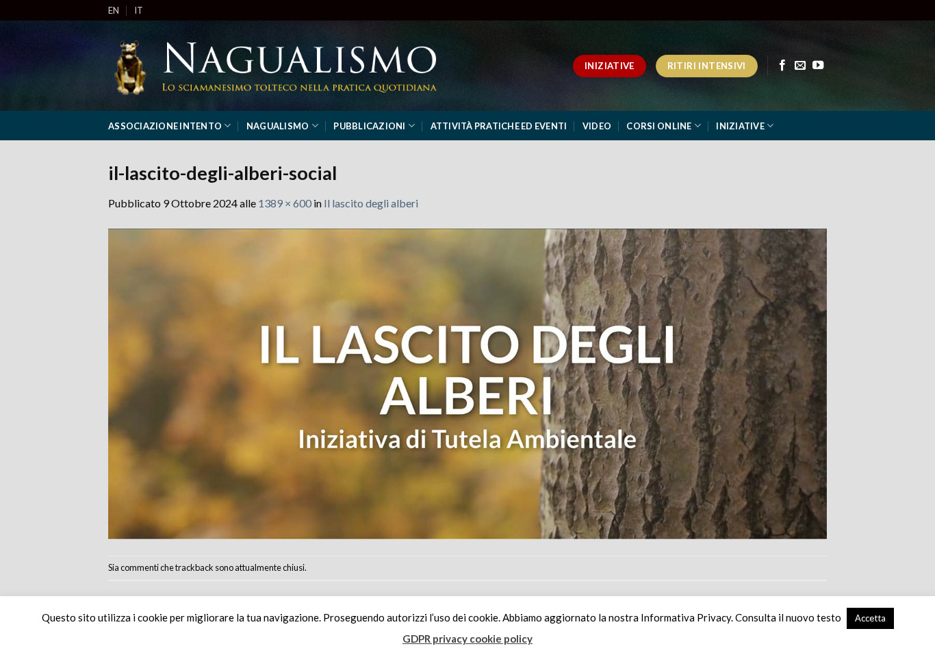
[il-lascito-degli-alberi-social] (467, 382)
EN (113, 10)
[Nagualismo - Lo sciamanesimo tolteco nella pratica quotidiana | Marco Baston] (280, 66)
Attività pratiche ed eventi (499, 125)
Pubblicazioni (369, 125)
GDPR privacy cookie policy (467, 638)
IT (138, 10)
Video (596, 125)
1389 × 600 (284, 202)
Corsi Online (658, 125)
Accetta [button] (870, 618)
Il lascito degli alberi (371, 202)
